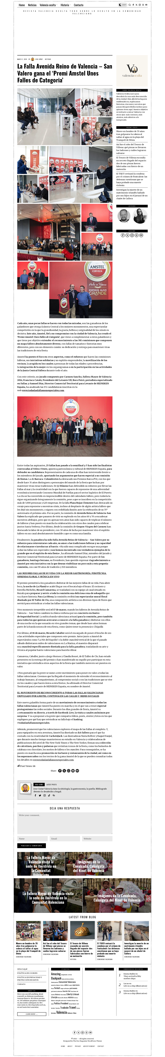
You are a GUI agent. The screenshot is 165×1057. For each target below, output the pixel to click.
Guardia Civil (66, 991)
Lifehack (76, 994)
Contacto (21, 984)
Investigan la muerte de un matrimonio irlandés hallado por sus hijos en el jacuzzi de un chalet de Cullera (136, 948)
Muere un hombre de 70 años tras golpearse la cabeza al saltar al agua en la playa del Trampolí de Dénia (28, 948)
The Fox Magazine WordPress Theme (87, 1041)
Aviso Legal (22, 969)
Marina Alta (60, 997)
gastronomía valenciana (56, 991)
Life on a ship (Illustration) (135, 986)
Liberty (69, 994)
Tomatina (57, 1008)
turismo (53, 1013)
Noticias (48, 59)
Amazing (56, 973)
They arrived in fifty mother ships (132, 977)
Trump (78, 1008)
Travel (72, 1007)
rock (78, 1004)
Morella (66, 997)
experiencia (75, 985)
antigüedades (64, 975)
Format (57, 988)
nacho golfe (58, 1000)
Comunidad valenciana (23, 957)
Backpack (56, 978)
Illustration (63, 994)
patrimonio (63, 1000)
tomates (53, 1008)
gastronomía (73, 988)
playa (52, 1004)
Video (74, 1013)
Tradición (64, 1007)
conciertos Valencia (55, 985)
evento (70, 985)
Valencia (61, 1012)
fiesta (52, 988)
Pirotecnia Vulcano (71, 1000)
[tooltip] (133, 4)
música (70, 997)
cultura (66, 985)
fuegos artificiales (65, 988)
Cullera (62, 985)
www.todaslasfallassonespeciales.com (53, 760)
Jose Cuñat (39, 59)
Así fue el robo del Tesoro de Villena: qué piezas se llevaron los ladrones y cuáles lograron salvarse (55, 947)
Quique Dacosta (72, 1004)
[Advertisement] (82, 33)
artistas (70, 975)
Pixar (77, 1000)
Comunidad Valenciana (67, 981)
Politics (57, 1003)
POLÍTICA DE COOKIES (27, 973)
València (69, 1013)
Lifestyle (54, 997)
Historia (73, 959)
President (64, 1003)
